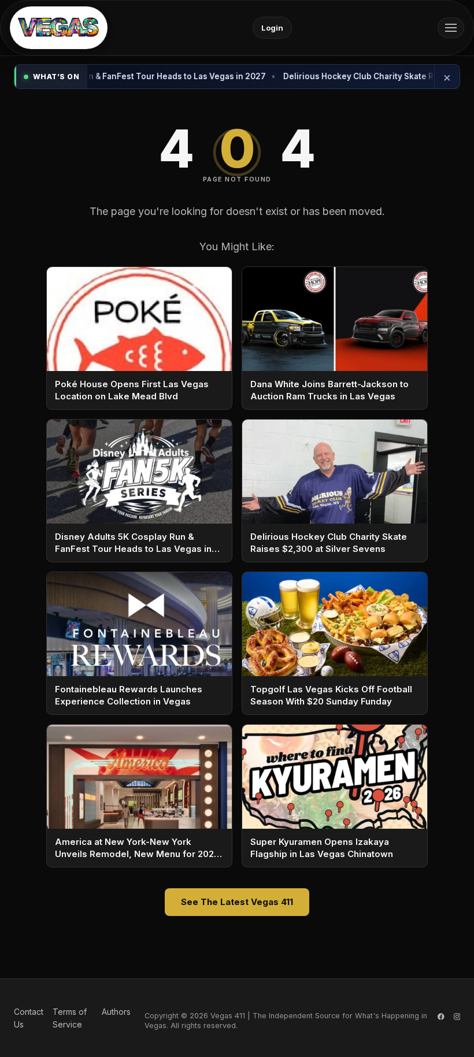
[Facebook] (441, 1018)
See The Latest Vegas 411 (237, 901)
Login (272, 27)
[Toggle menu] (451, 27)
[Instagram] (457, 1018)
